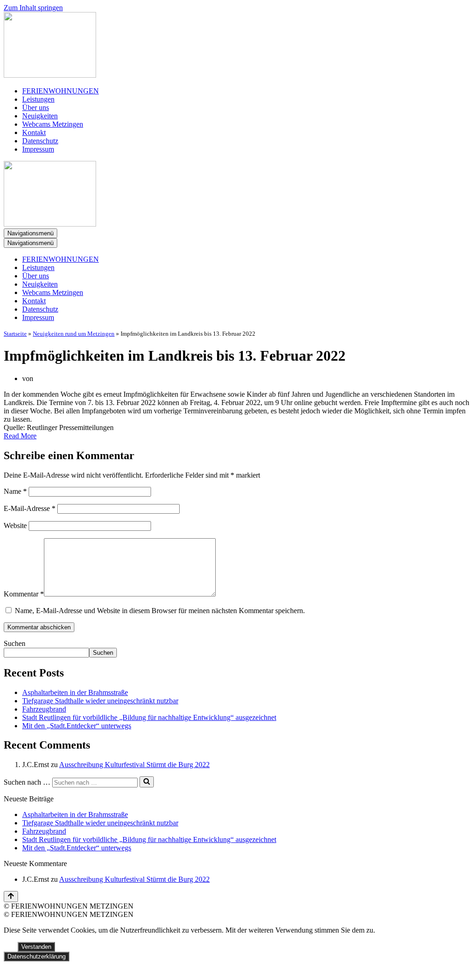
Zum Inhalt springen (33, 8)
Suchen (14, 643)
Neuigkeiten (40, 116)
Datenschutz (40, 141)
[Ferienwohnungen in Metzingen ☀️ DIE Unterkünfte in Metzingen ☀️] (236, 46)
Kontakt (34, 132)
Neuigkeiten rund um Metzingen (74, 333)
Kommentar (24, 594)
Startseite (15, 333)
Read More (20, 436)
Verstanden (36, 946)
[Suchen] (146, 781)
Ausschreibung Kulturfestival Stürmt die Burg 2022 (134, 764)
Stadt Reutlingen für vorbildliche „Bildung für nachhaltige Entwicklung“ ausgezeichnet (149, 717)
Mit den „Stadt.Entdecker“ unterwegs (76, 726)
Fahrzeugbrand (44, 709)
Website (15, 525)
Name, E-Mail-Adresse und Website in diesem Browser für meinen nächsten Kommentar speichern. (160, 611)
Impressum (38, 149)
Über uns (35, 107)
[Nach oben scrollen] (11, 896)
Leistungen (38, 99)
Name (15, 491)
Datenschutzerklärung (36, 956)
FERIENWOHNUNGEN (60, 91)
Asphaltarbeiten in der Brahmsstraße (75, 692)
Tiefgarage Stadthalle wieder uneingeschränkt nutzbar (100, 701)
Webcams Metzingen (52, 124)
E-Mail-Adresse (29, 508)
